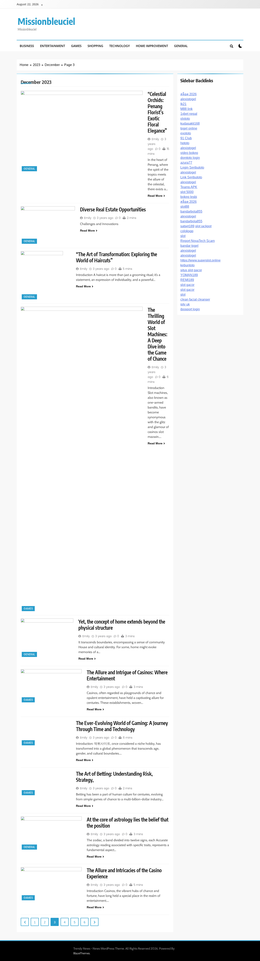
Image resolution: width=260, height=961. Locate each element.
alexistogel (188, 99)
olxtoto (185, 118)
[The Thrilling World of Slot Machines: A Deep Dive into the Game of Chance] (82, 459)
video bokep (189, 153)
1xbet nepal (188, 113)
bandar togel (189, 245)
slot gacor (187, 285)
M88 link (186, 109)
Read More (155, 195)
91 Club (186, 138)
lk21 (183, 104)
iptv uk (185, 304)
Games (76, 46)
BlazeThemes (81, 953)
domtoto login (190, 157)
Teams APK (188, 187)
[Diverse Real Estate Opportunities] (48, 225)
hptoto (184, 143)
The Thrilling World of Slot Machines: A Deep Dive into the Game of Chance (157, 334)
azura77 (186, 162)
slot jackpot (203, 226)
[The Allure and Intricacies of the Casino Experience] (51, 884)
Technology (119, 46)
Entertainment (52, 46)
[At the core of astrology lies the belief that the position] (51, 833)
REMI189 (187, 280)
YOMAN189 (189, 275)
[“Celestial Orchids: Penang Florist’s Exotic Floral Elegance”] (82, 131)
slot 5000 (187, 192)
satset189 (187, 226)
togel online (188, 128)
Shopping (95, 46)
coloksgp (186, 231)
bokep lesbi (188, 197)
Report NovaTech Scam (197, 241)
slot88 (184, 206)
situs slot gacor (191, 270)
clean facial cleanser (195, 299)
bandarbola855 (191, 211)
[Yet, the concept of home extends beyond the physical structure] (47, 638)
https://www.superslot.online (200, 260)
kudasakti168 (190, 123)
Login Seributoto (192, 167)
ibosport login (190, 309)
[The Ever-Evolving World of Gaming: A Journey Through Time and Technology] (46, 733)
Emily (155, 139)
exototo (185, 133)
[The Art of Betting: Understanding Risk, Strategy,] (46, 783)
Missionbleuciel (46, 21)
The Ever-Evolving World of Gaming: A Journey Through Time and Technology (122, 726)
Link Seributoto (191, 177)
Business (27, 46)
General (181, 46)
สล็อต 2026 (188, 94)
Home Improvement (152, 46)
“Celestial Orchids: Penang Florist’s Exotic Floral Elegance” (157, 112)
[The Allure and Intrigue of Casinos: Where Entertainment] (51, 686)
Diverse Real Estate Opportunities (113, 209)
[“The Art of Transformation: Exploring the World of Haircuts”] (46, 275)
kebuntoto (187, 265)
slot (182, 236)
